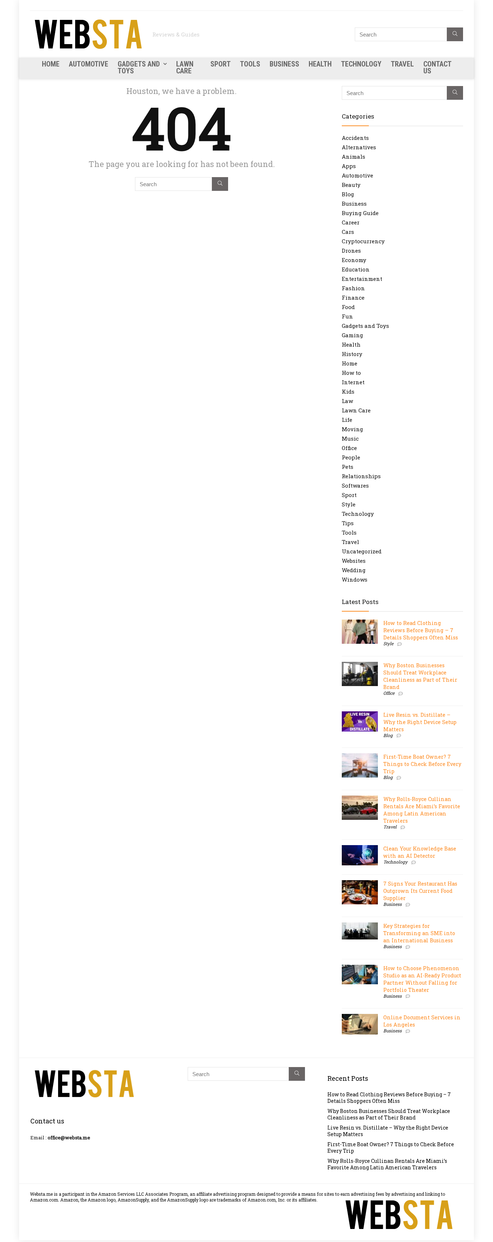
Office (349, 447)
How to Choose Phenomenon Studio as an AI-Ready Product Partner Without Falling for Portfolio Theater (422, 979)
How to (351, 372)
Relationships (361, 476)
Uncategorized (361, 551)
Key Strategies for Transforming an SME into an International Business (419, 933)
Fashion (353, 288)
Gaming (352, 335)
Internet (353, 382)
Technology (361, 64)
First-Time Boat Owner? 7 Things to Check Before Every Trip (422, 764)
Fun (347, 316)
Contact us (437, 67)
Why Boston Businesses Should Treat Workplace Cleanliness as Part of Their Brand (420, 676)
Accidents (355, 137)
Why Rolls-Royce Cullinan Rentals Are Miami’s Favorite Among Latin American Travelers (421, 810)
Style (348, 504)
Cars (348, 231)
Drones (351, 250)
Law (347, 400)
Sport (220, 64)
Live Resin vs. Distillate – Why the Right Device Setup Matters (420, 722)
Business (284, 64)
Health (320, 64)
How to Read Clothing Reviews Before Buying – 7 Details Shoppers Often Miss (420, 630)
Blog (348, 194)
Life (347, 419)
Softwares (355, 485)
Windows (354, 579)
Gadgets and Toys (139, 67)
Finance (353, 297)
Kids (348, 391)
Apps (349, 166)
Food (348, 306)
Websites (354, 560)
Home (51, 64)
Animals (353, 156)
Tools (250, 64)
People (351, 457)
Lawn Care (184, 67)
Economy (354, 260)
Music (350, 438)
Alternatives (359, 147)
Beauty (351, 184)
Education (356, 269)
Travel (402, 64)
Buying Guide (360, 213)
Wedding (354, 570)
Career (350, 222)
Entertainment (362, 278)
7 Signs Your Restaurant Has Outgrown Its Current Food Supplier (420, 890)
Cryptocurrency (363, 241)
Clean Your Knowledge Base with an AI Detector (419, 852)
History (352, 353)
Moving (352, 429)
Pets (347, 466)
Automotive (88, 64)
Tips (348, 523)
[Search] (455, 34)
